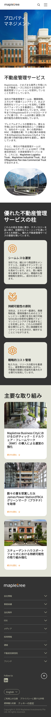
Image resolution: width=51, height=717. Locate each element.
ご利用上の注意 (11, 698)
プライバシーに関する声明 (32, 698)
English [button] (10, 692)
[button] (25, 596)
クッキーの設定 (26, 703)
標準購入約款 (10, 703)
